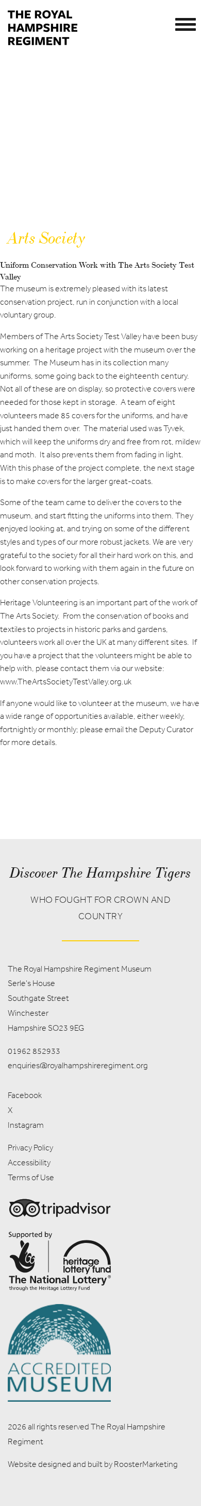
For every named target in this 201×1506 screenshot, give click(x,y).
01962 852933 (34, 1051)
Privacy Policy (30, 1147)
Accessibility (29, 1162)
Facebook (25, 1095)
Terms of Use (31, 1177)
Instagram (26, 1125)
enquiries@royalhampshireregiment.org (78, 1065)
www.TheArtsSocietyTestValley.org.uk (65, 681)
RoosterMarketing (146, 1464)
